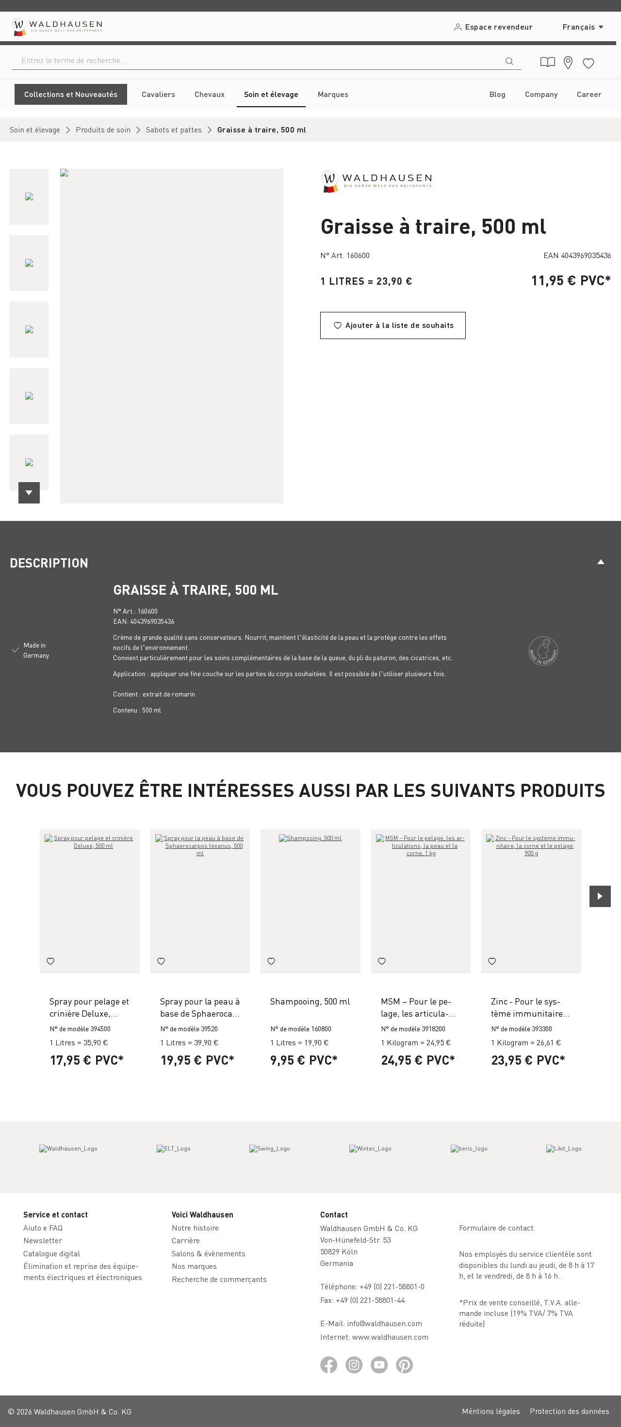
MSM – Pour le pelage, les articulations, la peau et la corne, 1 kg (416, 1007)
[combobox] (255, 60)
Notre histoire (195, 1227)
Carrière (186, 1240)
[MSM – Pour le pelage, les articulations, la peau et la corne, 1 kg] (421, 901)
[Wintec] (370, 1157)
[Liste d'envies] (588, 62)
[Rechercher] (509, 60)
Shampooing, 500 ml (310, 1000)
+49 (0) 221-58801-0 (392, 1286)
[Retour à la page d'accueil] (56, 26)
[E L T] (174, 1157)
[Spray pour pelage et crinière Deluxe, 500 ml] (90, 901)
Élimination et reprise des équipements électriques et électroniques (82, 1271)
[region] (155, 336)
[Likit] (564, 1157)
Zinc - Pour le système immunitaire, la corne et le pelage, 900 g (530, 1007)
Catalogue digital (51, 1253)
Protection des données (569, 1411)
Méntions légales (491, 1411)
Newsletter (42, 1240)
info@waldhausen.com (384, 1323)
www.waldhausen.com (390, 1336)
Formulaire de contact (496, 1227)
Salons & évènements (208, 1253)
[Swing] (269, 1157)
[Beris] (469, 1157)
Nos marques (194, 1266)
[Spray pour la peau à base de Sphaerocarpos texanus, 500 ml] (200, 901)
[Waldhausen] (375, 180)
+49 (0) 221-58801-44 (372, 1300)
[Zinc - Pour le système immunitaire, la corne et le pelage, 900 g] (531, 901)
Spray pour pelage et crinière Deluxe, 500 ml (89, 1007)
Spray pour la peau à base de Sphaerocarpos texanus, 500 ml (200, 1007)
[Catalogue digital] (548, 62)
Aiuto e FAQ (43, 1227)
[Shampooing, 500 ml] (310, 901)
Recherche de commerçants (219, 1279)
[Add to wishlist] (50, 962)
